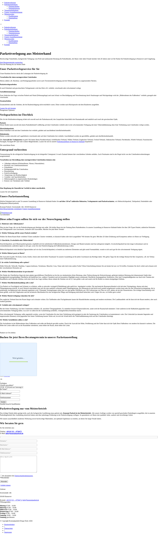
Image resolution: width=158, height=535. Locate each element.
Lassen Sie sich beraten (8, 108)
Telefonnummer (5, 397)
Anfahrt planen (5, 485)
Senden (3, 402)
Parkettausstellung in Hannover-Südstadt (71, 142)
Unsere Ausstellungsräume (13, 12)
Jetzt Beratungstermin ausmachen (11, 62)
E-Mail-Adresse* (6, 393)
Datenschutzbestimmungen (24, 476)
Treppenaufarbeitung (11, 10)
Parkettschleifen (14, 6)
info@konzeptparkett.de (31, 500)
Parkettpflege (13, 18)
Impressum (8, 532)
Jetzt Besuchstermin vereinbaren (11, 209)
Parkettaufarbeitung (11, 4)
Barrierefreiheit (9, 524)
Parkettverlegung (10, 3)
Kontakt (7, 20)
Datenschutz (8, 528)
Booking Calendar (7, 376)
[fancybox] (6, 213)
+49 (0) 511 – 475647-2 (14, 500)
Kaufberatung (13, 16)
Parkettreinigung (14, 8)
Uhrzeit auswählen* (7, 385)
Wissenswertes (9, 14)
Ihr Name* (3, 389)
